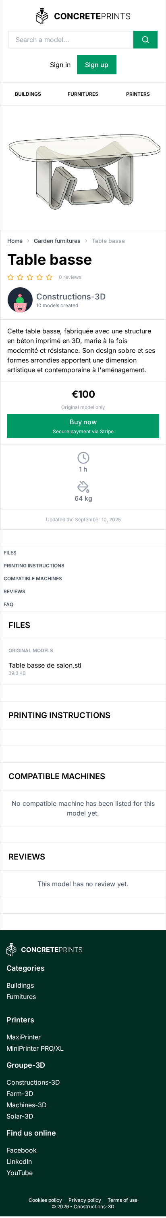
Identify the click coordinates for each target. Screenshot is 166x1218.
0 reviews (70, 277)
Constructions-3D (71, 296)
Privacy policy (84, 1200)
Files (10, 553)
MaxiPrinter (23, 1037)
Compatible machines (33, 578)
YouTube (19, 1173)
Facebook (21, 1150)
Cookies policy (45, 1200)
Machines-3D (26, 1105)
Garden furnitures (57, 240)
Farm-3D (19, 1093)
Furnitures (83, 94)
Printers (138, 94)
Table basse (108, 240)
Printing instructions (34, 566)
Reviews (14, 591)
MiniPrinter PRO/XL (35, 1048)
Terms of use (122, 1200)
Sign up (96, 65)
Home (15, 240)
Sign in (60, 65)
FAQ (8, 604)
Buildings (28, 94)
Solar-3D (19, 1116)
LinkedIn (19, 1161)
